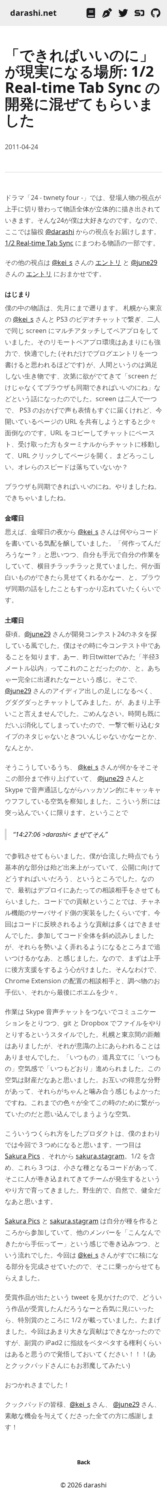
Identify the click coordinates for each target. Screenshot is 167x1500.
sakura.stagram (100, 1156)
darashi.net (33, 12)
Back (83, 1462)
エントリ (108, 262)
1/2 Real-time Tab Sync (39, 243)
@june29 (144, 262)
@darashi (59, 231)
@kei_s (62, 262)
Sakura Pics (22, 1156)
